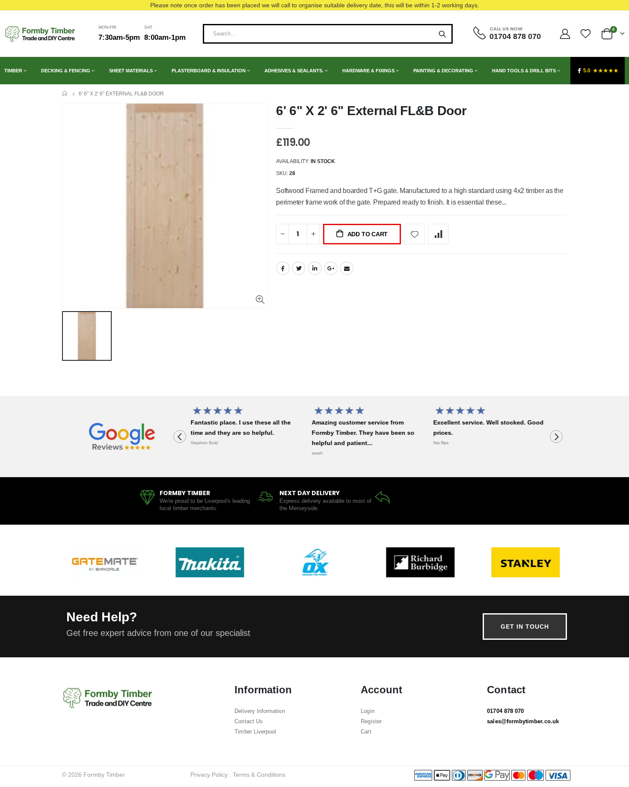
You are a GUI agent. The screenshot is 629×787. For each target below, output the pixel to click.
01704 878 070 (505, 711)
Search (442, 33)
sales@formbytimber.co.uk (523, 721)
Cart (366, 731)
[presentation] (179, 436)
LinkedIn (315, 268)
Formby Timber (104, 774)
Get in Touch (525, 626)
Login (367, 711)
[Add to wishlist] (414, 234)
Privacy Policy (209, 774)
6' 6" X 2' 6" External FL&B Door (371, 111)
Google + (331, 268)
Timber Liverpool (255, 731)
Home (65, 93)
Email (346, 268)
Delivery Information (259, 711)
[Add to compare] (438, 234)
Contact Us (248, 721)
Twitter (299, 268)
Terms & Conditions (259, 774)
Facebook (283, 268)
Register (371, 721)
